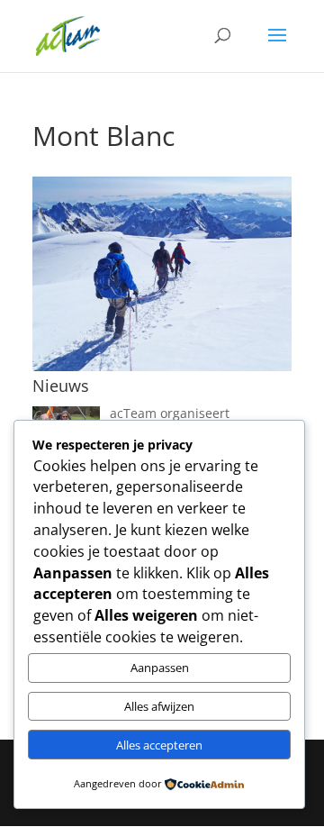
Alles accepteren (159, 745)
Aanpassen (159, 667)
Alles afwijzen (159, 706)
